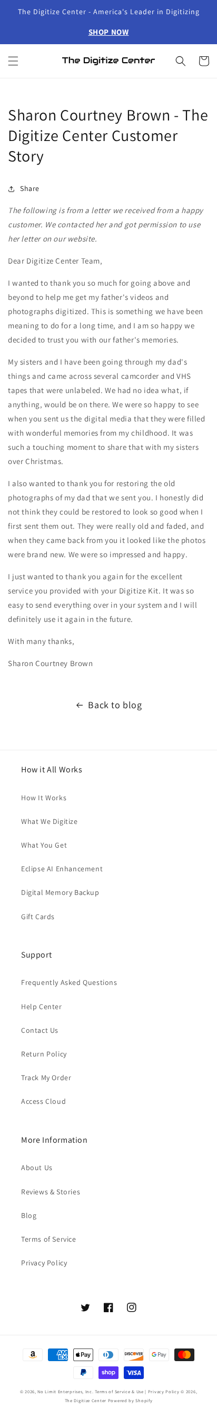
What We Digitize (49, 821)
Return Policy (44, 1054)
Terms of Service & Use (119, 1391)
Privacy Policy (44, 1262)
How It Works (43, 797)
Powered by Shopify (130, 1400)
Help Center (41, 1006)
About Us (37, 1167)
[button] (13, 61)
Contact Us (39, 1030)
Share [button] (30, 188)
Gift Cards (38, 916)
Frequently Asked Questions (69, 982)
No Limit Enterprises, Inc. (65, 1391)
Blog (28, 1215)
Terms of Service (48, 1239)
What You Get (44, 845)
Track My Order (46, 1077)
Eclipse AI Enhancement (62, 868)
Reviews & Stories (50, 1191)
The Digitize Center (85, 1400)
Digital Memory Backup (60, 892)
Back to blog (115, 705)
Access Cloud (43, 1101)
